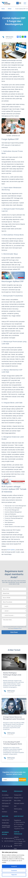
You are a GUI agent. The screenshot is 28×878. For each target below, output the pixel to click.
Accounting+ (5, 795)
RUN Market (5, 806)
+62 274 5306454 (9, 841)
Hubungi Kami (5, 820)
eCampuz (4, 811)
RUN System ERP (6, 800)
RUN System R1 (6, 803)
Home (3, 8)
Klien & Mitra (17, 800)
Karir (15, 806)
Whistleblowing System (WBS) (6, 826)
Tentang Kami (17, 795)
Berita (15, 811)
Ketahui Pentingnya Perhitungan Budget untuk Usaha (12, 675)
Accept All (14, 866)
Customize (14, 870)
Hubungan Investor (19, 803)
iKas (3, 809)
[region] (14, 864)
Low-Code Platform (7, 798)
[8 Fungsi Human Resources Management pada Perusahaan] (14, 714)
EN (20, 3)
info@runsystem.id (9, 838)
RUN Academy (18, 809)
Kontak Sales (5, 823)
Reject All (14, 874)
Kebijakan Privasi (18, 628)
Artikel (9, 8)
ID (17, 3)
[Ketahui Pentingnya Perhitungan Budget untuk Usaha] (14, 670)
